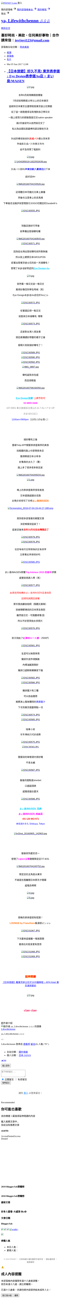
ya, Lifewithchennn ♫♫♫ (25, 20)
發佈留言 (6, 1083)
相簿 (9, 52)
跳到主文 (5, 28)
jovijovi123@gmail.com (32, 40)
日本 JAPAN (25, 1055)
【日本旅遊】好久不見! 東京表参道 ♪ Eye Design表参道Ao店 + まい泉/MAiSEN (33, 76)
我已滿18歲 (7, 1295)
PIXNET (13, 1259)
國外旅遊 (23, 1052)
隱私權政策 (50, 1259)
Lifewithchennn (8, 1029)
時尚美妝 (24, 47)
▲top (3, 1060)
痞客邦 (26, 1044)
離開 (16, 1295)
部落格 (10, 56)
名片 (9, 59)
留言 (33, 1044)
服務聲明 (30, 1262)
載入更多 (6, 1066)
